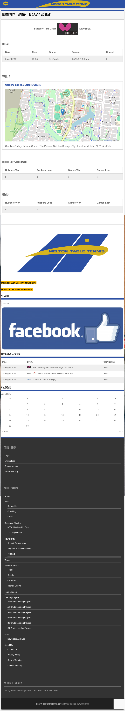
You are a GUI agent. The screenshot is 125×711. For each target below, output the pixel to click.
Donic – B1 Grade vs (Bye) (44, 379)
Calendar (11, 580)
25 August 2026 (9, 367)
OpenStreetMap (108, 140)
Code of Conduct (14, 660)
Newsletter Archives (16, 638)
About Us (9, 645)
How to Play (10, 538)
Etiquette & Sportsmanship (19, 548)
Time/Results (109, 361)
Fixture (10, 569)
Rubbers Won (12, 170)
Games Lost (103, 170)
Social (10, 516)
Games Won (74, 170)
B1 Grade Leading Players (19, 617)
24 (45, 420)
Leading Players (12, 597)
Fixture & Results (12, 565)
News (7, 634)
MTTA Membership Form (18, 527)
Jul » (120, 431)
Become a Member (13, 522)
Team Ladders (11, 591)
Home (7, 496)
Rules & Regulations (16, 543)
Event (30, 361)
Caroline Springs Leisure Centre (23, 84)
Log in (7, 455)
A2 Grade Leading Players (19, 606)
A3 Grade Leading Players (19, 612)
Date (4, 361)
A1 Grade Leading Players (19, 601)
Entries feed (10, 460)
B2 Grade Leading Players (19, 622)
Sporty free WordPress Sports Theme (52, 704)
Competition (12, 506)
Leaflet (94, 140)
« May (5, 431)
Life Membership (14, 665)
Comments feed (12, 466)
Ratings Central (14, 585)
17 (45, 414)
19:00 (105, 367)
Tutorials (11, 553)
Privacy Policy (13, 654)
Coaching (11, 511)
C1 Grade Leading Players (19, 628)
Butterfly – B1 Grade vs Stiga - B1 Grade (55, 367)
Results (10, 574)
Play (6, 501)
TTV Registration (14, 532)
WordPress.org (11, 471)
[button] (63, 112)
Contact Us (12, 649)
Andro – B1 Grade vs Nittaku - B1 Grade (55, 373)
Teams (7, 560)
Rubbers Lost (44, 170)
